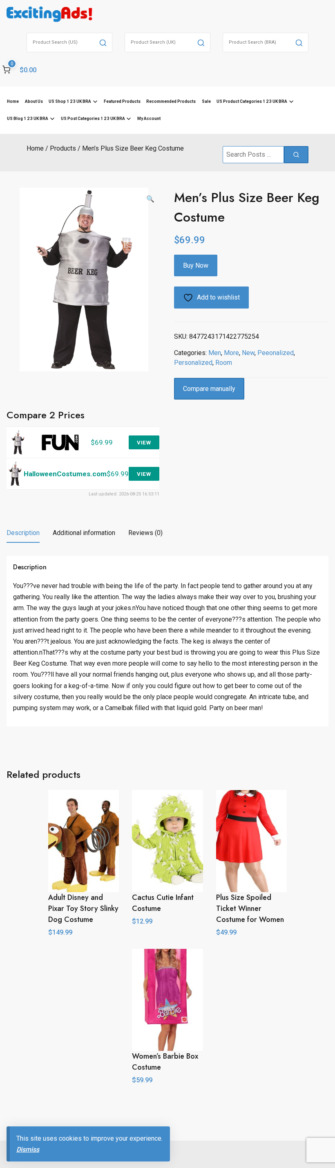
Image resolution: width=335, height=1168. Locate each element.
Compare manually (209, 389)
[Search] (103, 42)
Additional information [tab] (84, 533)
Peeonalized (275, 353)
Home (13, 101)
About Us (34, 101)
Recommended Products (171, 101)
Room (223, 362)
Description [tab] (23, 533)
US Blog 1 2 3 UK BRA (27, 118)
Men (214, 353)
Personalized (193, 362)
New (248, 353)
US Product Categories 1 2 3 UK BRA (252, 101)
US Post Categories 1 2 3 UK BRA (93, 118)
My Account (149, 118)
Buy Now (195, 265)
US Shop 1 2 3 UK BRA (70, 101)
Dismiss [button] (27, 1149)
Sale (206, 101)
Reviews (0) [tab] (145, 533)
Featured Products (122, 101)
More (231, 353)
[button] (150, 199)
